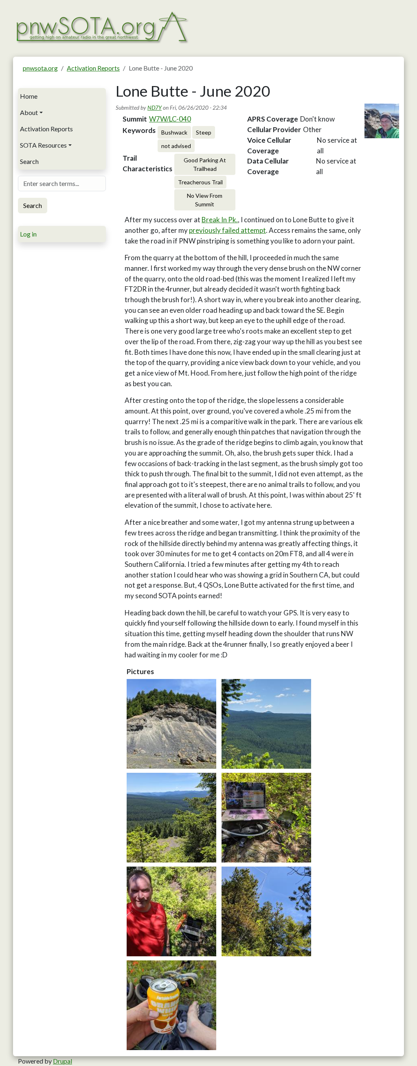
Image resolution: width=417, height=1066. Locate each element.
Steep (203, 132)
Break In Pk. (220, 219)
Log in (28, 234)
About (29, 112)
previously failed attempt (227, 230)
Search (29, 161)
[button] (171, 724)
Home (28, 96)
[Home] (101, 26)
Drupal (62, 1061)
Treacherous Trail (200, 182)
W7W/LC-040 (170, 119)
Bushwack (174, 132)
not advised (176, 145)
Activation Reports (93, 68)
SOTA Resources (43, 145)
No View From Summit (204, 200)
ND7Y (154, 107)
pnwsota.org (40, 68)
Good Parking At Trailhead (205, 164)
